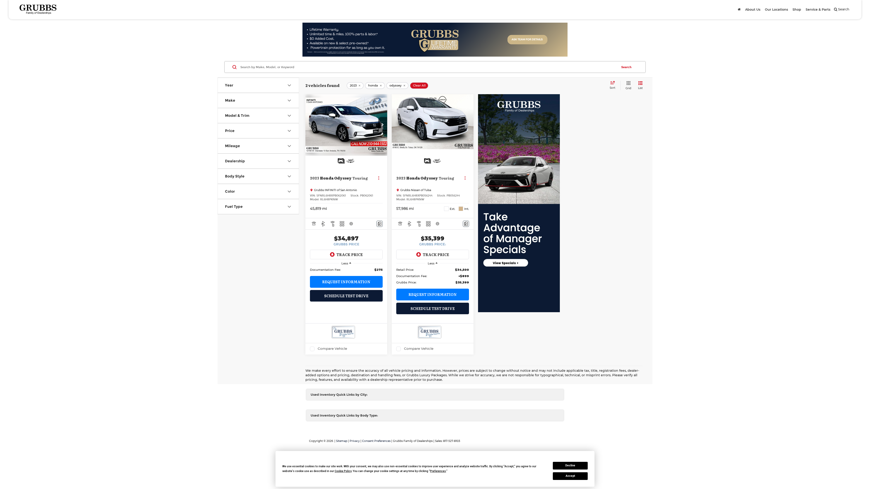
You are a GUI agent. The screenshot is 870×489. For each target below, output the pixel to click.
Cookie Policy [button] (343, 471)
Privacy (355, 441)
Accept (570, 475)
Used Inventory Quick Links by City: (339, 395)
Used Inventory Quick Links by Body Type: (344, 415)
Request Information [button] (346, 281)
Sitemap (341, 441)
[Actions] (379, 178)
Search (626, 67)
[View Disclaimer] (351, 223)
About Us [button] (752, 9)
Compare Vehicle (332, 349)
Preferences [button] (438, 471)
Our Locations (776, 9)
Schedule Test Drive (346, 295)
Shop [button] (797, 9)
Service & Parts (818, 9)
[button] (382, 125)
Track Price (349, 254)
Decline (570, 465)
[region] (346, 269)
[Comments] (380, 224)
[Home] (739, 9)
